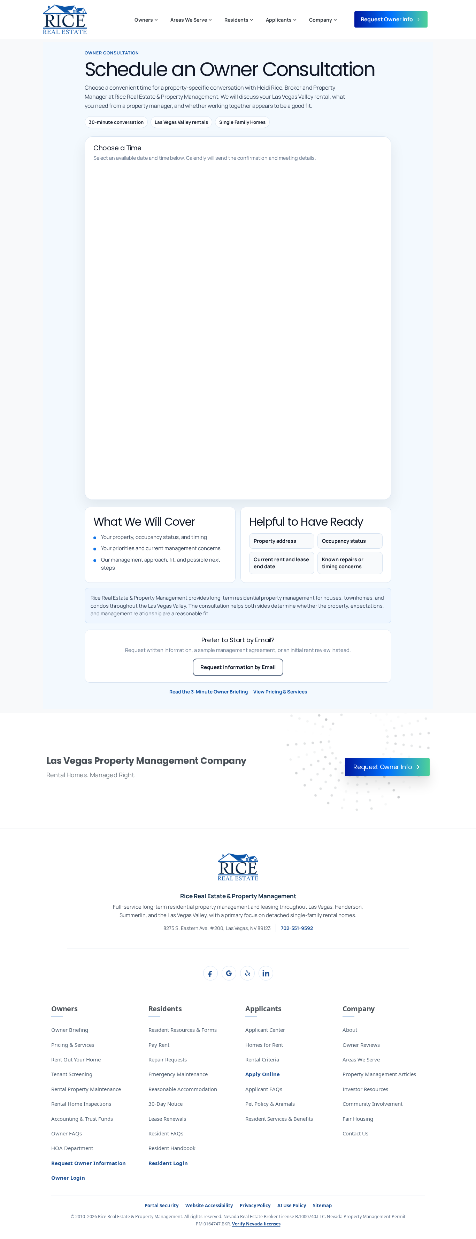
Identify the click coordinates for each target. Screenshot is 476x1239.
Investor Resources (365, 1089)
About (350, 1029)
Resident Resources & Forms (182, 1029)
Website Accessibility (209, 1205)
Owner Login (68, 1177)
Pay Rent (158, 1044)
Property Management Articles (379, 1074)
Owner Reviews (361, 1044)
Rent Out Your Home (76, 1059)
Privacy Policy (255, 1205)
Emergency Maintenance (178, 1074)
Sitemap (322, 1205)
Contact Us (355, 1133)
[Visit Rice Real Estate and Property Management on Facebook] (210, 973)
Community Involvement (372, 1103)
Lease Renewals (167, 1118)
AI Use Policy (291, 1205)
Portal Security (161, 1205)
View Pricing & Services (280, 691)
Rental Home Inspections (81, 1103)
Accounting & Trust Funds (82, 1118)
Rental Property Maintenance (86, 1089)
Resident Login (168, 1162)
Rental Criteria (262, 1059)
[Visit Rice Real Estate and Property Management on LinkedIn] (266, 973)
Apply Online (262, 1074)
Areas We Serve (361, 1059)
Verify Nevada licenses (256, 1224)
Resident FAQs (165, 1133)
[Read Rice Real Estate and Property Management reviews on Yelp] (247, 973)
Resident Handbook (171, 1147)
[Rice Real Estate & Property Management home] (238, 866)
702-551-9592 (297, 928)
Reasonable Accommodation (182, 1089)
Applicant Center (265, 1029)
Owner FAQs (66, 1133)
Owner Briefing (69, 1029)
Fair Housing (358, 1118)
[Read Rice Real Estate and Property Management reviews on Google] (229, 973)
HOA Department (72, 1147)
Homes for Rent (264, 1044)
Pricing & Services (72, 1044)
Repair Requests (167, 1059)
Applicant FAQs (263, 1089)
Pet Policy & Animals (270, 1103)
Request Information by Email (238, 667)
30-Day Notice (165, 1103)
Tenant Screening (71, 1074)
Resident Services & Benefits (279, 1118)
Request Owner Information (88, 1162)
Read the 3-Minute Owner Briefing (208, 691)
